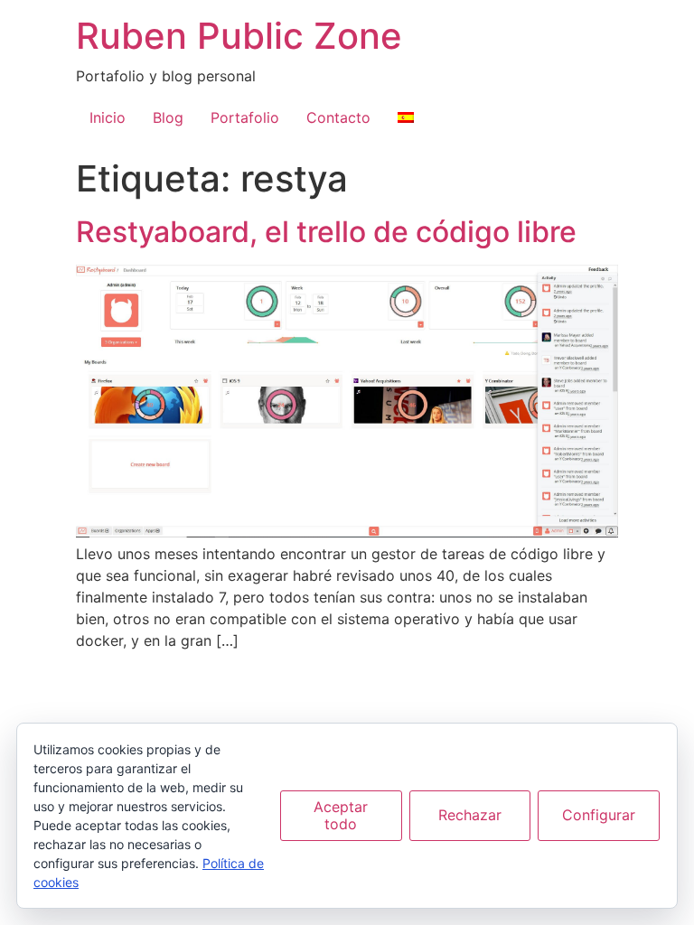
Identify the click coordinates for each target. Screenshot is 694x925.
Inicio (107, 117)
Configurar (598, 815)
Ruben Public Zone (239, 36)
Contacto (338, 117)
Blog (168, 117)
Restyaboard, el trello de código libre (326, 231)
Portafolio (245, 117)
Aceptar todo (341, 815)
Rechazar (470, 815)
